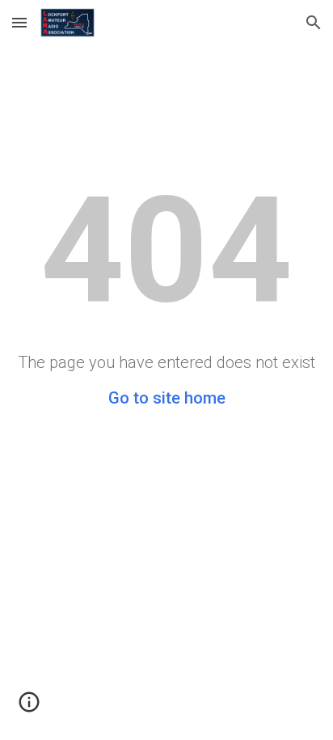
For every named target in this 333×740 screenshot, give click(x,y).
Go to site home (167, 398)
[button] (19, 22)
